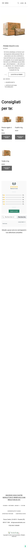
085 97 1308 (6, 522)
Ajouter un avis (14, 211)
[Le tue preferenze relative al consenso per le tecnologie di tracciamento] (25, 546)
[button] (6, 3)
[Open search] (18, 3)
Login (21, 3)
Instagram (11, 505)
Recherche (22, 217)
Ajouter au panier (16, 74)
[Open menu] (3, 3)
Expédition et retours (7, 513)
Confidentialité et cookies (14, 511)
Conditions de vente (21, 513)
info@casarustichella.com (18, 522)
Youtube (23, 505)
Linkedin (17, 505)
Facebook (5, 505)
